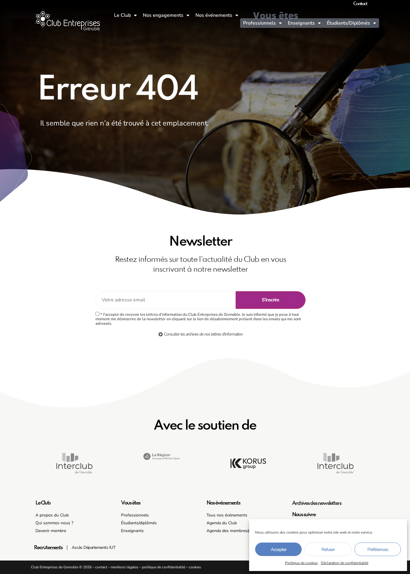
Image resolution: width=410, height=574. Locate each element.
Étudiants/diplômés (139, 523)
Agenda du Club (222, 523)
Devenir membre (50, 531)
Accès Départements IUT (94, 547)
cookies (195, 567)
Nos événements (213, 15)
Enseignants (301, 23)
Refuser (328, 549)
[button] (161, 465)
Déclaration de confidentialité (344, 563)
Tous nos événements (227, 515)
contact (101, 567)
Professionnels (259, 23)
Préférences (377, 549)
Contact (360, 4)
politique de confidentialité (163, 567)
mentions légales (124, 567)
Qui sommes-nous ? (54, 523)
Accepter (278, 549)
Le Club (122, 15)
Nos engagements (163, 15)
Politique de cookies (301, 563)
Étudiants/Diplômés (348, 23)
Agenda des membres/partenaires (238, 531)
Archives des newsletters (316, 503)
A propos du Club (52, 515)
